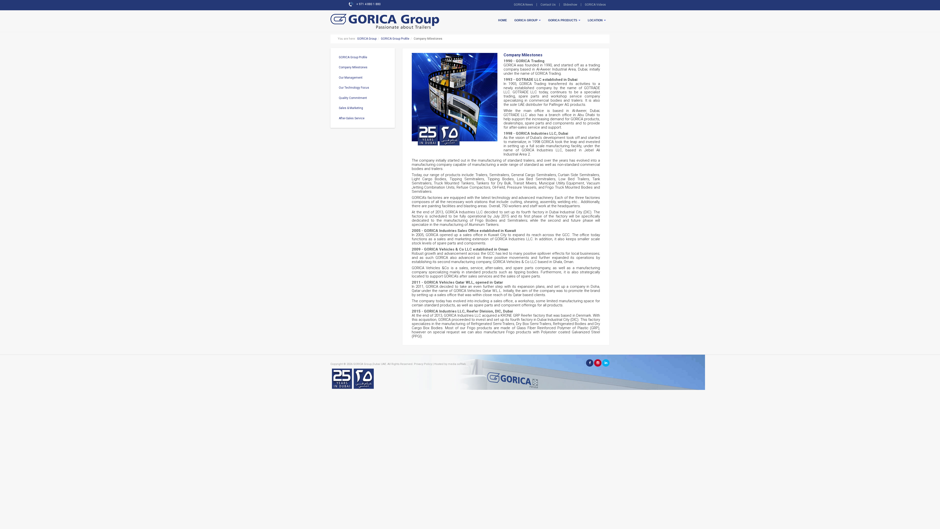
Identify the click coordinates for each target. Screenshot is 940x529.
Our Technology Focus (354, 87)
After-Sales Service (351, 118)
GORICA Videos (595, 4)
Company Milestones (353, 67)
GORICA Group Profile (395, 38)
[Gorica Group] (364, 15)
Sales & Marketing (351, 108)
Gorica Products (563, 20)
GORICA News (523, 4)
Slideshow (570, 4)
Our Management (351, 77)
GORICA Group (526, 20)
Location (595, 20)
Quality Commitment (353, 98)
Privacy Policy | (424, 364)
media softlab (457, 364)
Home (502, 20)
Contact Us (548, 4)
